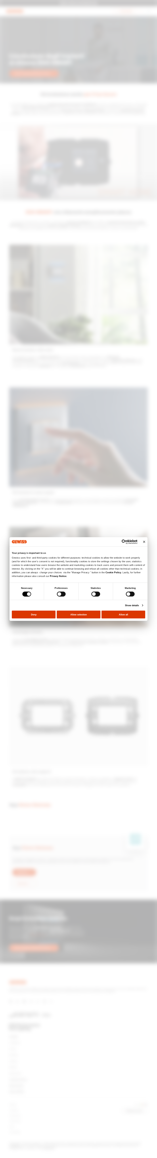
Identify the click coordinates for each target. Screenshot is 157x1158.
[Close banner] (144, 542)
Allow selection (78, 614)
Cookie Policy (113, 572)
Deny (33, 614)
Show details (132, 605)
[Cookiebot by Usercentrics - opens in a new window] (124, 541)
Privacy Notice (58, 576)
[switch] (61, 593)
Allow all (123, 614)
